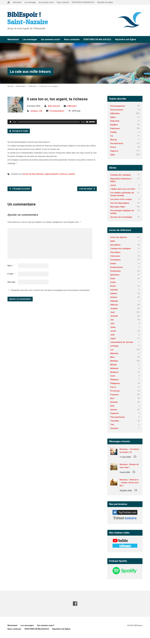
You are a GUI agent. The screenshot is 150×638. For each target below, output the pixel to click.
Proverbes (115, 391)
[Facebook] (75, 603)
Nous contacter (63, 2)
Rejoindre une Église (105, 2)
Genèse (113, 297)
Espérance (115, 128)
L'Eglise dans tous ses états (122, 189)
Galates (113, 293)
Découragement (117, 106)
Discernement (116, 110)
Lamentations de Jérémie (121, 342)
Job (40, 111)
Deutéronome (116, 267)
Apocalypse (115, 245)
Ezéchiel (114, 290)
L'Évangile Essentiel (21, 189)
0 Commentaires (57, 111)
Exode (113, 286)
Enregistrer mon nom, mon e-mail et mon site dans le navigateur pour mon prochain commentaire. (50, 290)
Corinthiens (115, 260)
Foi (111, 136)
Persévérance (116, 143)
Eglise (113, 117)
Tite (112, 424)
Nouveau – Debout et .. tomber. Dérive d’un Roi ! (129, 483)
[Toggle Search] (9, 2)
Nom (10, 266)
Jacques (34, 111)
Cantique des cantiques (120, 175)
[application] (52, 122)
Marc (112, 357)
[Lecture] (10, 122)
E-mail (11, 274)
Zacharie (114, 428)
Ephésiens (114, 275)
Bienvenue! (17, 2)
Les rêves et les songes (121, 199)
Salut (112, 155)
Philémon (114, 380)
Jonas (113, 327)
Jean (112, 312)
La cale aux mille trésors (30, 71)
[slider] (92, 122)
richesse (63, 174)
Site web (11, 282)
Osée (112, 376)
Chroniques (115, 252)
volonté (71, 174)
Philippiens (115, 383)
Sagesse (114, 151)
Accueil (10, 86)
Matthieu (114, 361)
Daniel (113, 263)
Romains (114, 402)
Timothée (114, 421)
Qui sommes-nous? (46, 2)
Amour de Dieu (29, 174)
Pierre (113, 387)
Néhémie (114, 368)
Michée (113, 365)
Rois (112, 398)
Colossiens (115, 256)
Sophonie (114, 413)
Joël (112, 323)
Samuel (113, 409)
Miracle (113, 140)
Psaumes (114, 394)
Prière (113, 147)
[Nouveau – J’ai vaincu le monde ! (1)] (113, 453)
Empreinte (114, 121)
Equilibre (114, 125)
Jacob (113, 185)
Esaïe (112, 278)
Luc (111, 350)
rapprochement (51, 174)
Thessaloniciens (117, 417)
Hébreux (114, 305)
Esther (113, 282)
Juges (113, 338)
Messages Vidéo (117, 207)
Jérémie (114, 316)
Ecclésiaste (115, 271)
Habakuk (114, 301)
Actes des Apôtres (118, 237)
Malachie (114, 353)
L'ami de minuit (86, 189)
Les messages (30, 2)
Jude (112, 335)
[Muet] (87, 122)
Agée (112, 241)
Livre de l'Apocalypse (119, 203)
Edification (32, 86)
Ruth (112, 406)
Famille (113, 132)
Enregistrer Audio (20, 131)
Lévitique (114, 346)
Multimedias (20, 86)
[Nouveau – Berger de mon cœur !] (113, 468)
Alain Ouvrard (54, 106)
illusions (40, 174)
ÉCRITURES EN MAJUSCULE (83, 2)
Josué (113, 331)
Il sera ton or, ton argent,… (49, 86)
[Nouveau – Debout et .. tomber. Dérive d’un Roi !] (113, 484)
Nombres (114, 372)
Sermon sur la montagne (121, 217)
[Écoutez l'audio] (135, 456)
